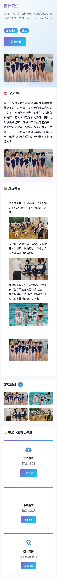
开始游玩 (16, 41)
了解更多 (28, 520)
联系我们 (28, 566)
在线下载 (28, 473)
